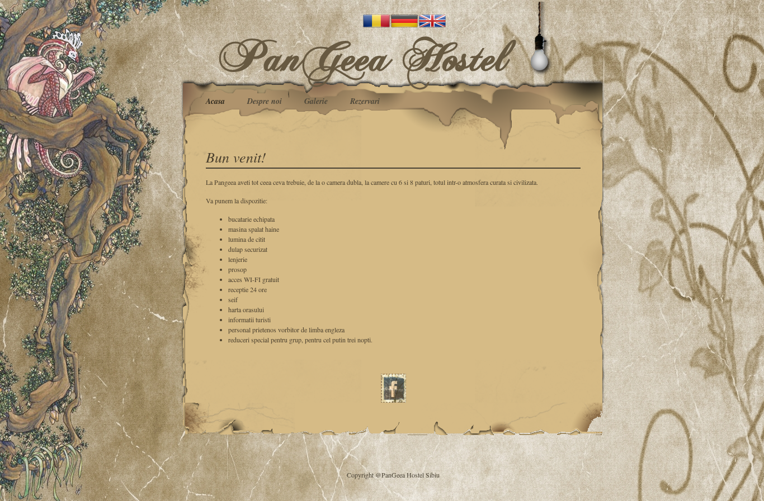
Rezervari (365, 101)
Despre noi (264, 101)
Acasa (215, 101)
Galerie (316, 101)
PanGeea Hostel (364, 56)
